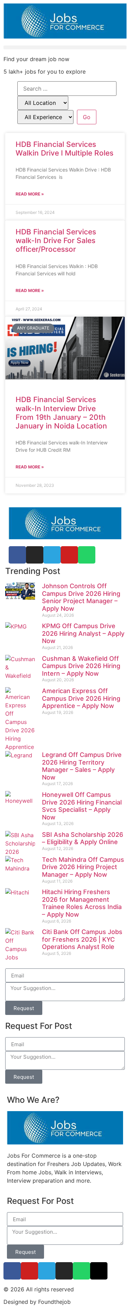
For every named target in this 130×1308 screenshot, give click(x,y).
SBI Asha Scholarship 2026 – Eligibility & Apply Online (82, 838)
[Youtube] (29, 1271)
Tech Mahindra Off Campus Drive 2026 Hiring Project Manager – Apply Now (83, 867)
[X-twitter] (98, 1271)
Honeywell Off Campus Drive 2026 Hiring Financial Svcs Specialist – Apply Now (82, 806)
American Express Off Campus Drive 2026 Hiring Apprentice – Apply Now (81, 698)
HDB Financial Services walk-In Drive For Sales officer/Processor (56, 240)
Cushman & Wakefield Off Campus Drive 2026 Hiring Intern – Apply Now (81, 666)
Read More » (30, 194)
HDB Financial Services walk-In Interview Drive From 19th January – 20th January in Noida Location (61, 412)
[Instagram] (64, 1271)
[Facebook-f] (12, 1271)
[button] (65, 47)
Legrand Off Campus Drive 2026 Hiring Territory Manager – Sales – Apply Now (82, 766)
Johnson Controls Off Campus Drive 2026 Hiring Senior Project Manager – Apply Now (81, 597)
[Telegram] (52, 555)
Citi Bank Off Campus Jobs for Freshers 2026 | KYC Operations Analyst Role (82, 939)
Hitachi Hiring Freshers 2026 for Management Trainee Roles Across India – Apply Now (82, 903)
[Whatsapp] (86, 555)
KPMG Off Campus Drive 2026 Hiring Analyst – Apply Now (83, 633)
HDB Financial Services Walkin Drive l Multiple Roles (64, 148)
